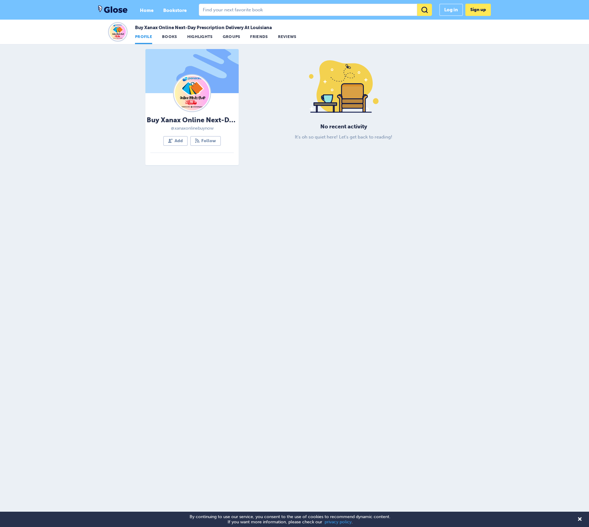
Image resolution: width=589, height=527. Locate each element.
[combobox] (315, 10)
